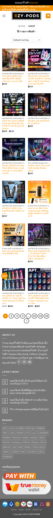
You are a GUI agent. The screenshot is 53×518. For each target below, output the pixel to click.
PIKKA (26, 442)
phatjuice (17, 442)
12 (34, 316)
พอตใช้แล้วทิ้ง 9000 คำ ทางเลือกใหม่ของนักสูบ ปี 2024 (29, 401)
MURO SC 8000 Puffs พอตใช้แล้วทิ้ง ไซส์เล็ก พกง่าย (13, 210)
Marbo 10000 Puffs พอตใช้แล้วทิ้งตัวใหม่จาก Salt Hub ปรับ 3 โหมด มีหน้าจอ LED (13, 169)
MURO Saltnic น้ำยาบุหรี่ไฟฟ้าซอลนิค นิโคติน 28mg (39, 168)
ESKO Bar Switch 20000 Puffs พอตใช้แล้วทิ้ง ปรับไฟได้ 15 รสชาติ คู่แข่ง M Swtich (13, 125)
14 (46, 316)
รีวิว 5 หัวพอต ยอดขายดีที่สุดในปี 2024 (29, 409)
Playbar (35, 442)
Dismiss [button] (34, 2)
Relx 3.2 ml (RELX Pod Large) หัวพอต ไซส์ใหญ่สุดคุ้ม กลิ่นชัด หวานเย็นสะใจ (38, 212)
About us (37, 510)
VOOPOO (32, 452)
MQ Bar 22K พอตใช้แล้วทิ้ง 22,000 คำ (39, 122)
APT (5, 428)
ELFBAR (19, 428)
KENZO (20, 433)
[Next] (26, 321)
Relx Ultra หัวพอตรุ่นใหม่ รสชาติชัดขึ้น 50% (13, 252)
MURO (25, 438)
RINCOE (6, 447)
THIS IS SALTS (39, 447)
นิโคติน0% (7, 456)
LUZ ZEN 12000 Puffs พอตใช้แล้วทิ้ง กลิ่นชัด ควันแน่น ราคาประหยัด (12, 78)
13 (40, 316)
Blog (28, 510)
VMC (23, 452)
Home (21, 26)
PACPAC (6, 442)
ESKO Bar (30, 428)
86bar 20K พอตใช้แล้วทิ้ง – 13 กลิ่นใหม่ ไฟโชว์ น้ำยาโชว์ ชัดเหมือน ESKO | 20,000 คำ (39, 255)
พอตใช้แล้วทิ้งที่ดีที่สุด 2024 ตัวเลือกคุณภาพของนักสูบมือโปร (28, 391)
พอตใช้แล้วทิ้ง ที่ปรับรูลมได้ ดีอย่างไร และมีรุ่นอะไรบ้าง (28, 382)
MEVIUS (16, 438)
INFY (5, 433)
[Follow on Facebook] (19, 362)
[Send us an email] (29, 362)
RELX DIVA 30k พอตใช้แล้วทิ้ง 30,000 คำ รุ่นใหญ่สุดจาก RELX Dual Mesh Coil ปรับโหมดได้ (39, 80)
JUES (12, 433)
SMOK (27, 447)
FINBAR (40, 428)
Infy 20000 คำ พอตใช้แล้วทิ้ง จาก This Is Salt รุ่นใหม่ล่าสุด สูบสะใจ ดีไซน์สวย (13, 300)
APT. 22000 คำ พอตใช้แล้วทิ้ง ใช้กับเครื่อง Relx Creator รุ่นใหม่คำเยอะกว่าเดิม (38, 300)
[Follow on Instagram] (24, 362)
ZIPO (41, 452)
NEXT (42, 438)
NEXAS (34, 438)
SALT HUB (17, 447)
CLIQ (11, 428)
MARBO (6, 438)
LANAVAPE (43, 433)
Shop (21, 510)
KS (27, 433)
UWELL (6, 452)
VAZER (15, 452)
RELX (43, 442)
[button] (4, 15)
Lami (33, 433)
